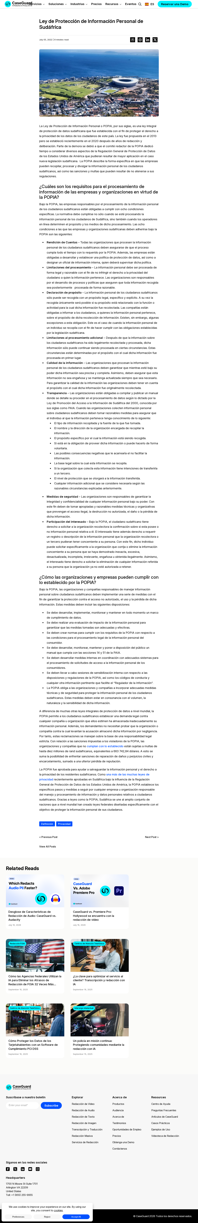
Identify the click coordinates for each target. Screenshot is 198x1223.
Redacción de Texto (83, 1116)
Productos (118, 1103)
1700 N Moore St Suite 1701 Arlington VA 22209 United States (22, 1187)
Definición (47, 823)
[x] (15, 1169)
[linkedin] (23, 1169)
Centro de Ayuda (160, 1103)
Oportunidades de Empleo (126, 1129)
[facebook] (8, 1169)
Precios (116, 1135)
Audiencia (118, 1110)
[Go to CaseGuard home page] (99, 1087)
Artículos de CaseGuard (164, 1116)
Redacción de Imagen (84, 1123)
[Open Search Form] (140, 4)
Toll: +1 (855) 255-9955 (19, 1194)
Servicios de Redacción (85, 1142)
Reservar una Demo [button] (174, 4)
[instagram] (38, 1169)
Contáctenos (119, 1148)
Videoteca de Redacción (165, 1135)
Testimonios (119, 1123)
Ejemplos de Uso (160, 1129)
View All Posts (47, 846)
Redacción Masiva (82, 1135)
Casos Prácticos (160, 1123)
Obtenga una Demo (123, 1142)
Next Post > (152, 837)
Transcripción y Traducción (87, 1129)
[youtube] (30, 1169)
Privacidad (64, 823)
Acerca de (118, 1116)
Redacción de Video (83, 1103)
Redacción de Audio (83, 1110)
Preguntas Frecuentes (163, 1110)
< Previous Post (48, 837)
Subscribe (51, 1105)
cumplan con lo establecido (105, 746)
